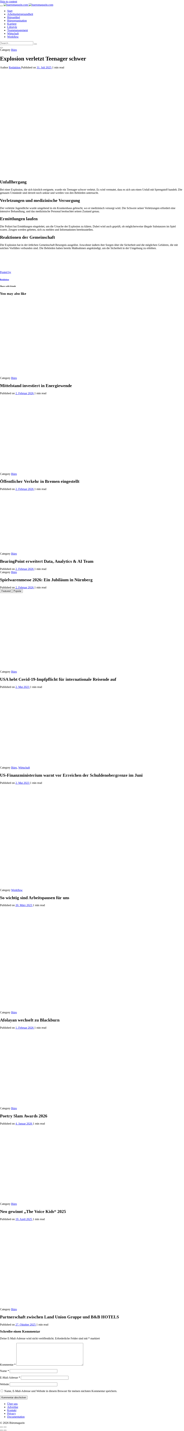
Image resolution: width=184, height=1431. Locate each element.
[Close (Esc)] (1, 1427)
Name (4, 1370)
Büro (14, 49)
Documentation (16, 1416)
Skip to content (8, 1)
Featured (6, 591)
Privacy (11, 1413)
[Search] (35, 44)
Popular (17, 591)
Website (4, 1384)
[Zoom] (5, 1427)
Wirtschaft (24, 767)
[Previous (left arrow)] (1, 1430)
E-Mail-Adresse (10, 1377)
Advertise (12, 1407)
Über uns (12, 1403)
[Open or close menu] (1, 5)
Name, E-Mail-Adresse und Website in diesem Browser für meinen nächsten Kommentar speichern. (60, 1391)
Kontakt (11, 1410)
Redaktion (15, 67)
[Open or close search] (1, 47)
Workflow (17, 890)
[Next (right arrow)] (5, 1430)
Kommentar (8, 1364)
